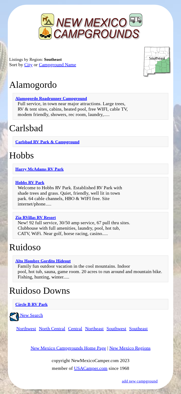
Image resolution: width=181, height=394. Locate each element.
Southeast (138, 328)
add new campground (140, 381)
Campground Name (57, 64)
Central (75, 328)
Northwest (26, 328)
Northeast (94, 328)
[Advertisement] (152, 196)
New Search (31, 315)
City (28, 64)
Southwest (116, 328)
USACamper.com (90, 368)
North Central (52, 328)
